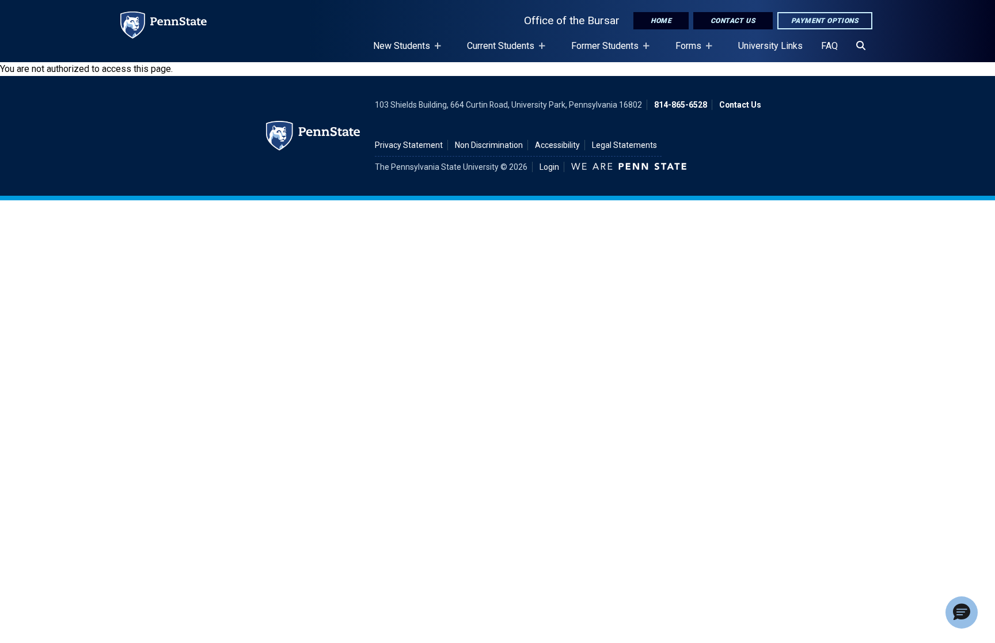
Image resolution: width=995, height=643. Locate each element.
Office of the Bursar (572, 20)
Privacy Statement (409, 145)
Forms (683, 51)
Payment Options (825, 21)
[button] (961, 612)
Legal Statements (624, 145)
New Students (397, 51)
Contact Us (733, 21)
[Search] (861, 46)
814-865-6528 (680, 104)
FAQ (829, 45)
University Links (770, 45)
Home (661, 21)
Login (549, 167)
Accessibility (557, 145)
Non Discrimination (489, 145)
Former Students (600, 51)
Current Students (496, 51)
